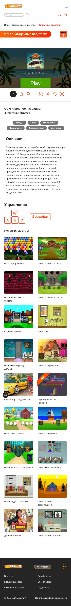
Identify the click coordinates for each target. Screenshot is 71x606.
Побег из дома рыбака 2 (50, 535)
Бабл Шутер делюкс (14, 263)
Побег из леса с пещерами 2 (18, 467)
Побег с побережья (47, 433)
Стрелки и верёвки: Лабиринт (47, 390)
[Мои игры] (59, 15)
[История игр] (65, 15)
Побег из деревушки (48, 365)
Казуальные (16, 128)
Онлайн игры (44, 576)
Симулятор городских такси (18, 397)
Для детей (56, 128)
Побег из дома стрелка (49, 263)
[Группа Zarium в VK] (64, 567)
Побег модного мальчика (16, 501)
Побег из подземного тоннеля (14, 299)
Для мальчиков (36, 128)
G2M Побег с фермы (14, 433)
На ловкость (49, 123)
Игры (6, 25)
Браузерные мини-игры (24, 25)
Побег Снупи (44, 331)
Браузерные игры (13, 582)
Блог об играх (45, 582)
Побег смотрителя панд (49, 467)
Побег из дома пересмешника (45, 503)
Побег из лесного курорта (50, 297)
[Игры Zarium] (13, 5)
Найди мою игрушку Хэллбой (14, 367)
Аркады (19, 123)
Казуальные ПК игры (14, 587)
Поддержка (43, 587)
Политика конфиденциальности (51, 598)
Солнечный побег (13, 331)
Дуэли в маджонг (13, 535)
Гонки (33, 123)
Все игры (8, 576)
